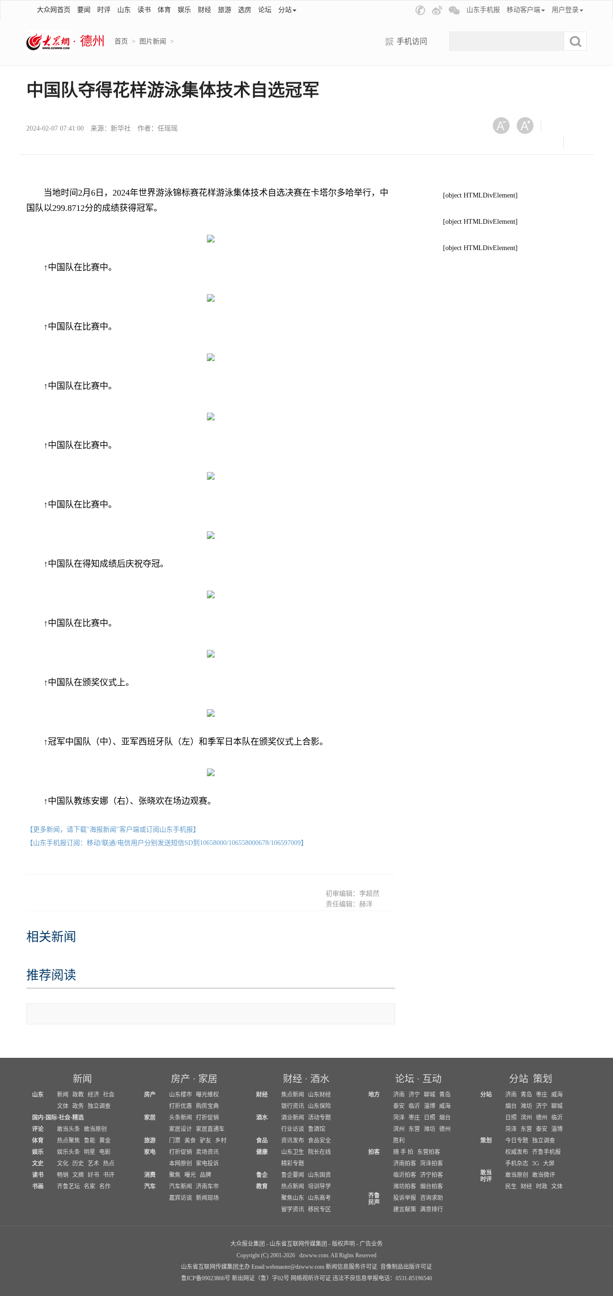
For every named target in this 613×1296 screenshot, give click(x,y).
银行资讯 (292, 1106)
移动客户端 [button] (523, 9)
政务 (78, 1106)
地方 (374, 1094)
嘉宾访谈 (180, 1198)
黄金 (105, 1140)
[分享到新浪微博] (504, 142)
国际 (51, 1117)
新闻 (82, 1079)
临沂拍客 (404, 1175)
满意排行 (431, 1209)
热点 (108, 1163)
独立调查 (99, 1106)
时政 (541, 1186)
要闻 (84, 9)
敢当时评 (486, 1176)
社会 (108, 1094)
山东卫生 (292, 1152)
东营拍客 (428, 1152)
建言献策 (404, 1209)
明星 (89, 1152)
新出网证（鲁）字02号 (260, 1278)
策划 (542, 1079)
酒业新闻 (292, 1117)
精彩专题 (292, 1163)
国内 (38, 1117)
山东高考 (319, 1198)
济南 (399, 1094)
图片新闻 (152, 41)
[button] (420, 10)
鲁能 (89, 1140)
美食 (190, 1140)
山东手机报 (483, 9)
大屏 (549, 1163)
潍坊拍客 (404, 1186)
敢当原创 (95, 1129)
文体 (62, 1106)
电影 (105, 1152)
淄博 (429, 1106)
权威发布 (516, 1152)
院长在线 (319, 1152)
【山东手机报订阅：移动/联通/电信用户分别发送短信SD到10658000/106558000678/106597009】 (166, 842)
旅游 (224, 9)
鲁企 (262, 1175)
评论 (38, 1129)
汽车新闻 (180, 1186)
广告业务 (371, 1244)
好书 (93, 1175)
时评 (104, 9)
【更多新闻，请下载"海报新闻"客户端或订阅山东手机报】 (113, 829)
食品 (262, 1140)
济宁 (414, 1094)
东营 (414, 1129)
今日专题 (516, 1140)
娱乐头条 (68, 1152)
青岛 (445, 1094)
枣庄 (414, 1117)
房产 (180, 1079)
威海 (445, 1106)
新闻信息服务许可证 (351, 1266)
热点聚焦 (68, 1140)
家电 (150, 1152)
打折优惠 (180, 1106)
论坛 (265, 9)
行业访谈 (292, 1129)
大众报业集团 (247, 1244)
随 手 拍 (403, 1152)
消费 (150, 1175)
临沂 (414, 1106)
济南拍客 (404, 1163)
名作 (105, 1186)
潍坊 (429, 1129)
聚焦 (175, 1175)
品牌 (205, 1175)
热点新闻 (292, 1186)
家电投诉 (207, 1163)
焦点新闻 (292, 1094)
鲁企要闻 (292, 1175)
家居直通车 (210, 1129)
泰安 (399, 1106)
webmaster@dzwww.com (295, 1266)
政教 (78, 1094)
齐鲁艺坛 (68, 1186)
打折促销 (207, 1117)
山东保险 (319, 1106)
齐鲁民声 (374, 1199)
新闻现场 (207, 1198)
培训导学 (319, 1186)
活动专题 (319, 1117)
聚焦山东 (292, 1198)
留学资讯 (292, 1209)
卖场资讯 (207, 1152)
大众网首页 (53, 9)
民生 (511, 1186)
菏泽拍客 (431, 1163)
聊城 (429, 1094)
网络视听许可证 (311, 1278)
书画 (38, 1186)
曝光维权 (207, 1094)
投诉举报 (404, 1198)
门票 (175, 1140)
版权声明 (343, 1244)
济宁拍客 (431, 1175)
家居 (207, 1079)
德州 (445, 1129)
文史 (38, 1163)
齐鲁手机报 (546, 1152)
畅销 (62, 1175)
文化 (62, 1163)
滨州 (399, 1129)
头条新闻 (180, 1117)
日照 (429, 1117)
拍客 (374, 1152)
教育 (262, 1186)
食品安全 (319, 1140)
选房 (244, 9)
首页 (121, 41)
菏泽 (399, 1117)
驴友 (205, 1140)
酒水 (319, 1079)
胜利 (399, 1140)
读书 (144, 9)
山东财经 (319, 1094)
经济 (93, 1094)
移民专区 (319, 1209)
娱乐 (184, 9)
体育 (164, 9)
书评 (108, 1175)
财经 (204, 9)
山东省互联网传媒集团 (298, 1244)
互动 (432, 1079)
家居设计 (180, 1129)
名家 (89, 1186)
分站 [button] (285, 9)
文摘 (78, 1175)
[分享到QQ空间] (528, 142)
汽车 (150, 1186)
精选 (78, 1117)
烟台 (445, 1117)
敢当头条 (68, 1129)
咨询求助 (431, 1198)
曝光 (190, 1175)
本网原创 (180, 1163)
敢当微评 (543, 1175)
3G (535, 1163)
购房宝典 (207, 1106)
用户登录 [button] (565, 9)
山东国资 (319, 1175)
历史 (78, 1163)
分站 (518, 1079)
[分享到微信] (560, 125)
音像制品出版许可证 (406, 1266)
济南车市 (207, 1186)
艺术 (93, 1163)
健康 (262, 1152)
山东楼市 (180, 1094)
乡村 (221, 1140)
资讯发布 (292, 1140)
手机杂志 (516, 1163)
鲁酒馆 (316, 1129)
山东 (124, 9)
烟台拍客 (431, 1186)
